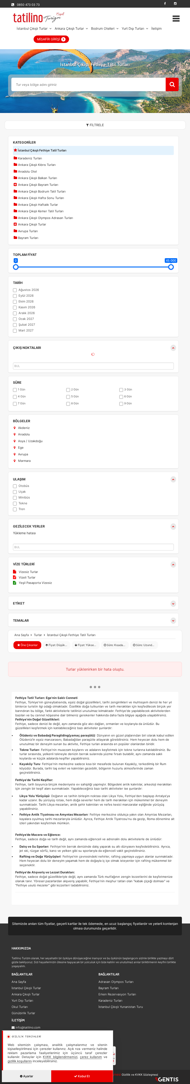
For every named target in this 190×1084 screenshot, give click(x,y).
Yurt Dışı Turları (133, 28)
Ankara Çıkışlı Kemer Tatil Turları (40, 211)
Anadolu (23, 434)
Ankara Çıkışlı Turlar (69, 28)
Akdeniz (23, 428)
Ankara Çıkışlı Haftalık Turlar (37, 204)
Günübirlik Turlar (23, 1013)
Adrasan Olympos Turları (115, 982)
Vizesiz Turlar (28, 572)
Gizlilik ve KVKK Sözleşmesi (140, 1074)
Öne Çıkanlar (29, 645)
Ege (20, 447)
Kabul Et (83, 1076)
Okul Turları (20, 1007)
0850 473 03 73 (28, 4)
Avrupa (22, 454)
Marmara (24, 461)
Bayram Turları (27, 238)
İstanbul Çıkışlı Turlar (32, 28)
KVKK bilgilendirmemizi (60, 1057)
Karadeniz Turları (29, 158)
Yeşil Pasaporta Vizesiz (35, 583)
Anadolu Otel (27, 171)
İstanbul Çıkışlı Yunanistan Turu (120, 1007)
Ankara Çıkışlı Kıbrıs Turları (36, 165)
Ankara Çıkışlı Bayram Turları (37, 185)
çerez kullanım (91, 1057)
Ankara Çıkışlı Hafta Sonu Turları (40, 198)
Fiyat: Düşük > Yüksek (59, 645)
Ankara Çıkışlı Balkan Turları (37, 178)
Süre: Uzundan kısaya (146, 645)
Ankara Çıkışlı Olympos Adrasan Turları (45, 218)
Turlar (38, 635)
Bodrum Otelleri (102, 28)
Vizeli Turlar (27, 577)
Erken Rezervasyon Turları (117, 994)
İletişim (156, 28)
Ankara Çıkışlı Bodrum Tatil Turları (41, 191)
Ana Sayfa (21, 635)
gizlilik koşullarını (20, 1061)
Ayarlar (27, 1076)
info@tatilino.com (28, 1027)
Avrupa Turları (27, 231)
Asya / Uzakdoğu (30, 441)
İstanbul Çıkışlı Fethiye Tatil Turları (41, 150)
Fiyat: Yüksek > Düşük (88, 645)
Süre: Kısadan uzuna (117, 645)
